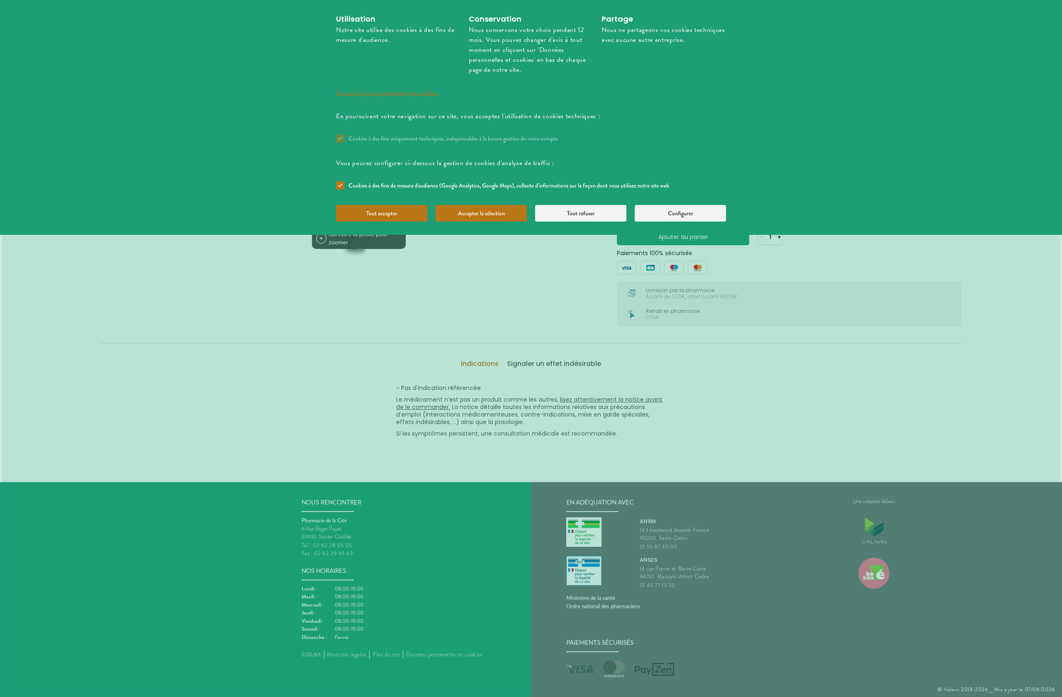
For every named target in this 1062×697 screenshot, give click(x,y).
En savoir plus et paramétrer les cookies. (387, 93)
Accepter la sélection (481, 213)
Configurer (680, 213)
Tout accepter (381, 213)
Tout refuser (581, 213)
